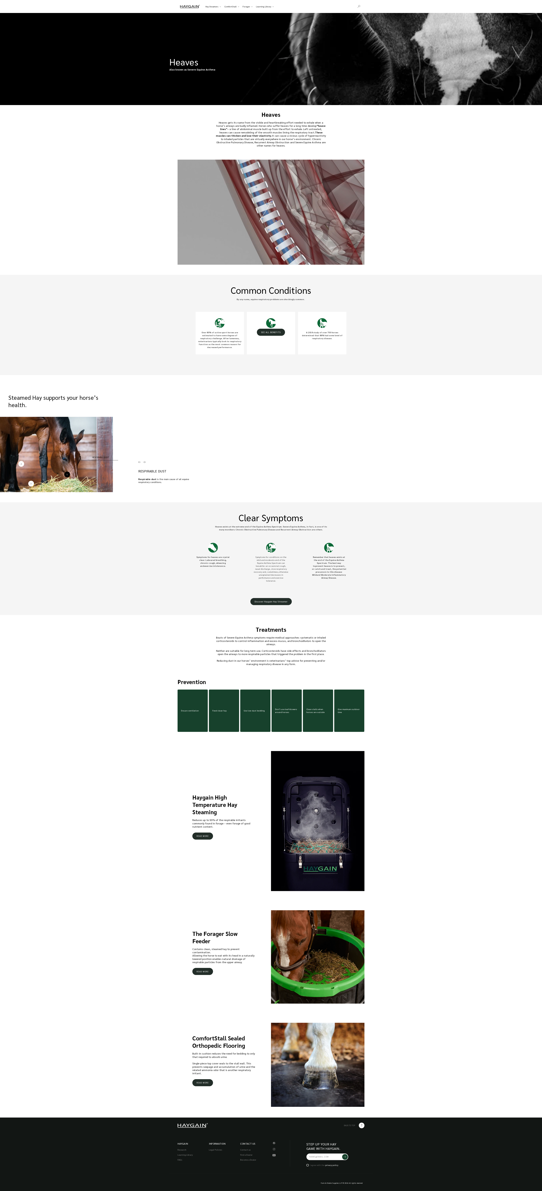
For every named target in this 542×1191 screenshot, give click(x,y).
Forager (246, 6)
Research (182, 1149)
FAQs (180, 1159)
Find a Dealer (246, 1154)
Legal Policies (215, 1149)
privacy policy (331, 1165)
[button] (359, 6)
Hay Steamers (212, 6)
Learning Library (263, 6)
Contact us (245, 1149)
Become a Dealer (248, 1159)
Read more (203, 836)
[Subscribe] (345, 1156)
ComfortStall (230, 6)
